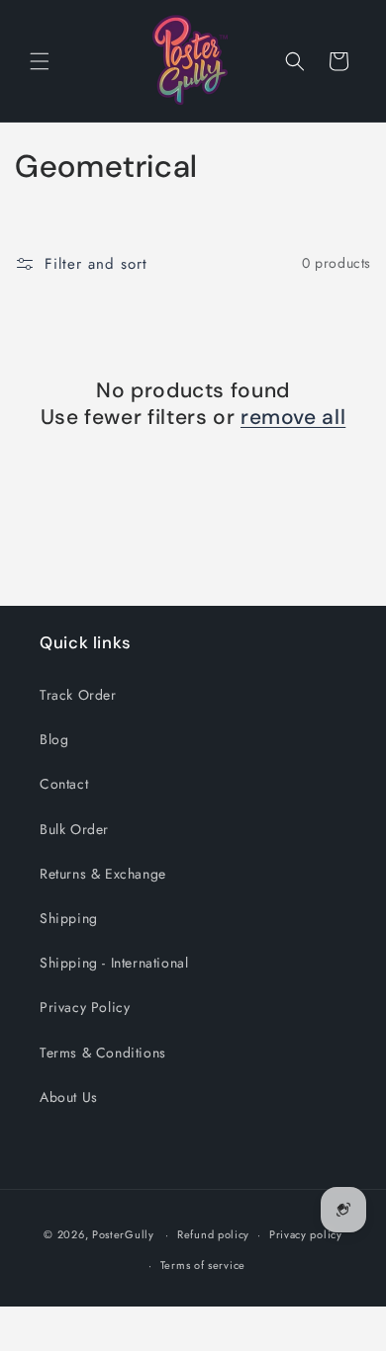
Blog (54, 739)
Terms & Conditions (103, 1052)
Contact (64, 784)
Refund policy (213, 1234)
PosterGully (123, 1234)
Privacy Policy (85, 1007)
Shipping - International (114, 962)
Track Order (78, 695)
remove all (293, 417)
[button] (39, 61)
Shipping (69, 918)
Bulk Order (74, 829)
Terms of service (202, 1265)
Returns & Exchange (103, 874)
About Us (69, 1097)
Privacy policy (305, 1234)
